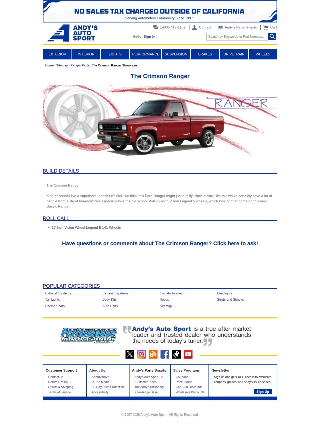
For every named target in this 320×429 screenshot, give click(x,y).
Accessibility (100, 392)
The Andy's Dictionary (149, 387)
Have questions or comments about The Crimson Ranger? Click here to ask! (160, 243)
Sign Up (262, 392)
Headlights (224, 293)
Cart (272, 27)
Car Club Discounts (189, 387)
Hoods (164, 299)
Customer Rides (145, 382)
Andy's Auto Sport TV (148, 377)
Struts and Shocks (230, 299)
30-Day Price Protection (108, 387)
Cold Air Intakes (171, 293)
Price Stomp (184, 382)
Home (49, 65)
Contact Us (55, 377)
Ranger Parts (80, 65)
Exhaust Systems (58, 293)
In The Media (101, 382)
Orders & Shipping (60, 387)
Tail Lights (52, 299)
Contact (204, 27)
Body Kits (109, 299)
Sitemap (62, 65)
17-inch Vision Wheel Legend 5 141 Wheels (86, 227)
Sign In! (150, 36)
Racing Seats (55, 306)
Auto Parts (110, 306)
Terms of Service (59, 392)
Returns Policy (58, 382)
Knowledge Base (146, 392)
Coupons (182, 377)
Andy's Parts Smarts (240, 27)
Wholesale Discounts (190, 392)
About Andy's (100, 377)
